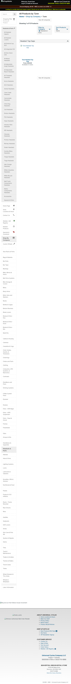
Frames (5, 424)
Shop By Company (6, 239)
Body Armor (6, 291)
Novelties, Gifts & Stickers (8, 480)
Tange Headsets (9, 157)
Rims (4, 511)
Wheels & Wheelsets (6, 580)
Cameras (5, 342)
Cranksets (6, 376)
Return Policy (45, 622)
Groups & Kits (7, 437)
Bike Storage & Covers (7, 283)
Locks (5, 468)
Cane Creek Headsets (7, 93)
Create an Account (32, 3)
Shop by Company (33, 16)
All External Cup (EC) (9, 44)
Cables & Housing (8, 338)
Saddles (5, 517)
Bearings (5, 268)
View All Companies (44, 20)
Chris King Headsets (7, 104)
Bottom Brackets (8, 308)
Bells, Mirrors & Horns (7, 273)
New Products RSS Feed (48, 631)
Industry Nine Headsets (8, 125)
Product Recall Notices (47, 624)
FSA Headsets (8, 117)
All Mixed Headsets (7, 59)
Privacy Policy (45, 620)
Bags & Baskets (7, 257)
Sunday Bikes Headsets (8, 152)
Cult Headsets (8, 109)
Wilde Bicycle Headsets (8, 176)
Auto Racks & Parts (9, 251)
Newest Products (5, 227)
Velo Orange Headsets (8, 165)
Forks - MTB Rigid (8, 409)
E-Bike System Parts (7, 394)
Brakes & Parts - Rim (8, 328)
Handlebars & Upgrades (7, 444)
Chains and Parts (8, 361)
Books (5, 301)
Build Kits (6, 333)
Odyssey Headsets (7, 135)
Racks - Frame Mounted (7, 503)
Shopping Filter (7, 19)
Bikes (4, 287)
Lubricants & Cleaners (7, 472)
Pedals (5, 490)
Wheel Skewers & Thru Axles (8, 575)
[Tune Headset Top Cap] (28, 52)
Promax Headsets (9, 140)
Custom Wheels (7, 244)
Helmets (5, 454)
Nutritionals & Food (8, 485)
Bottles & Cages (8, 304)
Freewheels (6, 427)
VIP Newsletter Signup (47, 634)
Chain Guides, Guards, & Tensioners (7, 352)
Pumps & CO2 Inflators (7, 495)
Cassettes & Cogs (8, 346)
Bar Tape (5, 265)
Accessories (7, 196)
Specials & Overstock (6, 233)
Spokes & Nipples (8, 538)
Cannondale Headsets (7, 99)
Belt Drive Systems (8, 278)
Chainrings (6, 357)
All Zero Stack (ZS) (8, 54)
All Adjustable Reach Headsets (9, 70)
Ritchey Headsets (9, 143)
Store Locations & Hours (8, 210)
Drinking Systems (8, 388)
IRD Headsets (8, 130)
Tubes (5, 568)
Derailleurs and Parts (7, 383)
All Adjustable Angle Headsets (9, 65)
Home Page (6, 206)
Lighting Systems (8, 464)
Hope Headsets (8, 121)
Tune (45, 16)
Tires (4, 547)
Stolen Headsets (9, 147)
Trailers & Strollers (8, 557)
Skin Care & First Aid (8, 533)
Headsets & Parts (7, 450)
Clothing (5, 365)
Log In (23, 3)
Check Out (66, 1)
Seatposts (6, 521)
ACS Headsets (8, 85)
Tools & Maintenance (7, 552)
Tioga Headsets (9, 160)
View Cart (59, 1)
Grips (4, 433)
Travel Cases (7, 564)
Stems (5, 542)
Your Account (45, 645)
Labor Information (8, 587)
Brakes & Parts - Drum (8, 322)
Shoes (5, 528)
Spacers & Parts (9, 200)
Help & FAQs (44, 643)
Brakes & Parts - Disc (8, 317)
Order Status (44, 647)
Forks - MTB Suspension (6, 413)
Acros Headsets (9, 81)
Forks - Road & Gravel (7, 419)
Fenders (5, 405)
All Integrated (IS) (9, 49)
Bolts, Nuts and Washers (7, 296)
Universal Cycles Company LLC (54, 655)
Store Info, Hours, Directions (54, 673)
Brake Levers (7, 312)
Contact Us (6, 215)
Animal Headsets (9, 89)
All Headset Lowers (7, 38)
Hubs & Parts (7, 458)
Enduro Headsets (9, 113)
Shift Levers (6, 525)
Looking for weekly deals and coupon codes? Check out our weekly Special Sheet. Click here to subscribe (36, 9)
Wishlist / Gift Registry (7, 222)
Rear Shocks (7, 507)
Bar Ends (5, 261)
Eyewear (5, 399)
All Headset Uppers (7, 33)
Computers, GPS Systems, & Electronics (8, 370)
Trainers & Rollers (8, 561)
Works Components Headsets (8, 190)
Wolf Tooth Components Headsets (8, 183)
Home (21, 16)
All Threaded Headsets (8, 76)
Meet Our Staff (45, 619)
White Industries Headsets (9, 171)
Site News (44, 633)
